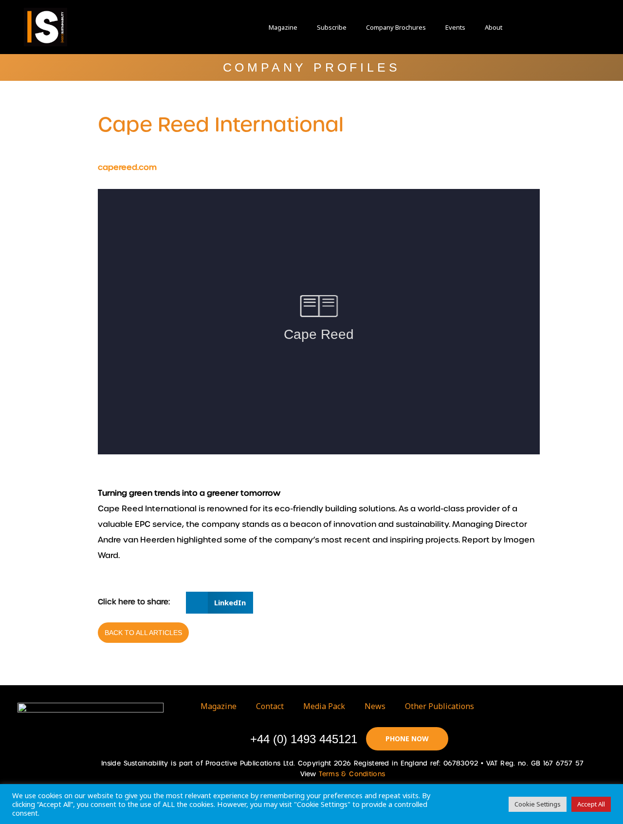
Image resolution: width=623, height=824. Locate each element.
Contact (270, 706)
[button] (535, 27)
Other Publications (439, 706)
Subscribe (332, 27)
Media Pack (324, 706)
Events (455, 27)
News (375, 706)
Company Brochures (396, 27)
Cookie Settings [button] (537, 804)
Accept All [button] (591, 804)
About (493, 27)
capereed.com (127, 167)
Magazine (283, 27)
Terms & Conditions (352, 774)
